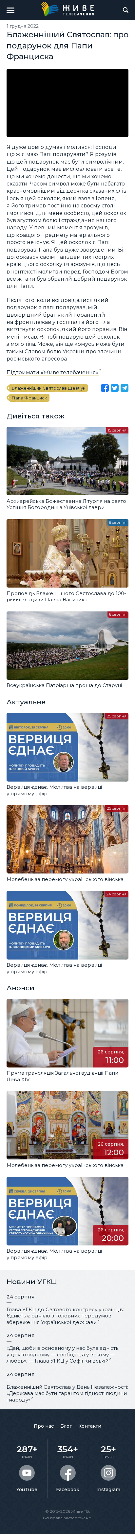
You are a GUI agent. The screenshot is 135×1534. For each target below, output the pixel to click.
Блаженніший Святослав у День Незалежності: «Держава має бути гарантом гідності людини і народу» (67, 1393)
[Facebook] (105, 388)
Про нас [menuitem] (44, 1426)
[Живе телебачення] (67, 9)
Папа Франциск (29, 397)
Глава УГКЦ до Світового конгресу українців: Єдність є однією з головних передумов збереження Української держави (65, 1315)
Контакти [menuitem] (89, 1426)
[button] (10, 10)
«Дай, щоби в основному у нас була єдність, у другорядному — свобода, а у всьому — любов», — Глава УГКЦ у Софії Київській (63, 1354)
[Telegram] (124, 388)
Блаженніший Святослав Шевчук (48, 388)
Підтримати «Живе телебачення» (53, 372)
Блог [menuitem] (66, 1426)
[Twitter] (115, 388)
